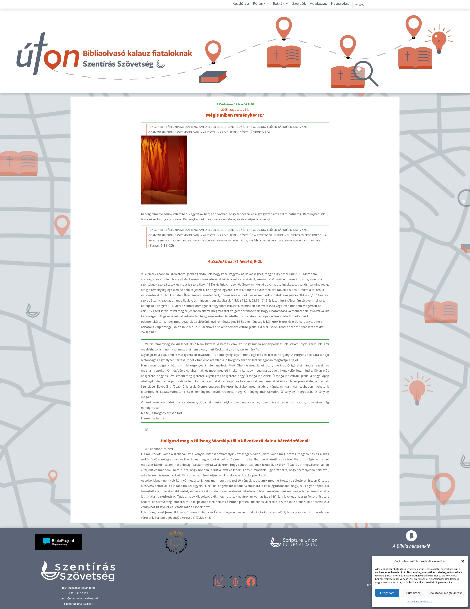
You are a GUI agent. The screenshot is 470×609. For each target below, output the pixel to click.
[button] (462, 561)
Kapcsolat (340, 4)
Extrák (279, 4)
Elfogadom (387, 593)
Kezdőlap (240, 4)
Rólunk (259, 4)
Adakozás (318, 4)
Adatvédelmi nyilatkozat (419, 601)
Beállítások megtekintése (445, 593)
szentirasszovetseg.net (78, 603)
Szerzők (299, 4)
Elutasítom (413, 593)
